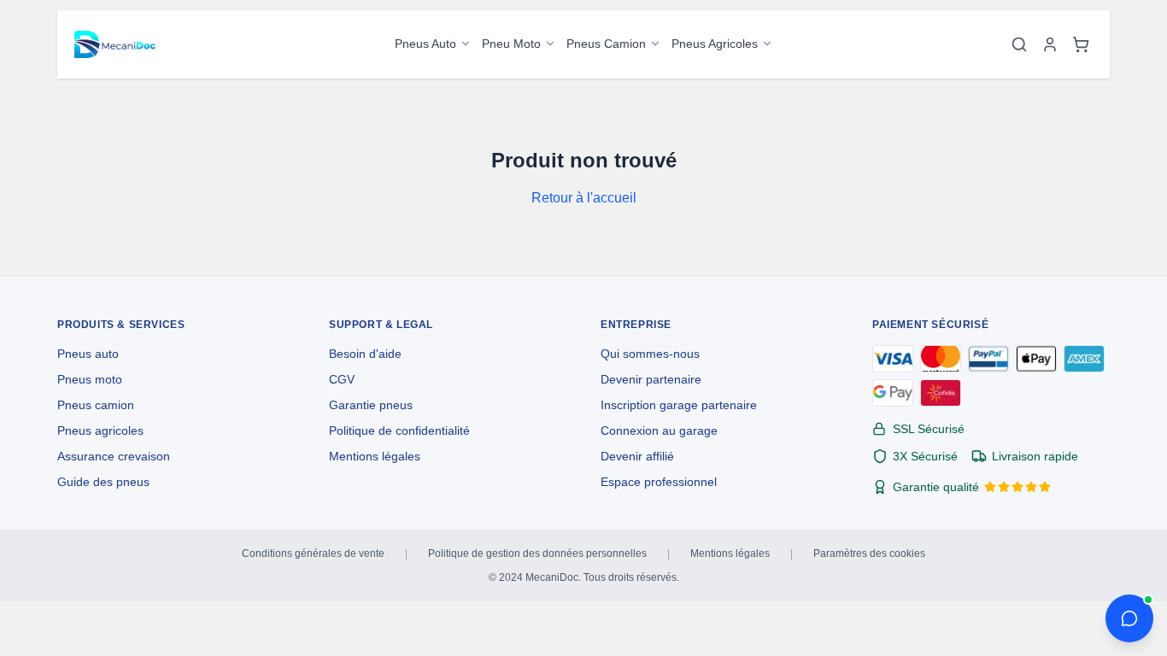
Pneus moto (89, 379)
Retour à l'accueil (583, 197)
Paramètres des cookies (869, 553)
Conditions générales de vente (313, 553)
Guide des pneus (103, 482)
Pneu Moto (511, 43)
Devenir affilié (637, 456)
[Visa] (892, 358)
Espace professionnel (659, 482)
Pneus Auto (425, 43)
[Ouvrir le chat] (1129, 618)
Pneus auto (88, 353)
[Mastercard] (940, 358)
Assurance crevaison (113, 456)
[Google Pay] (892, 393)
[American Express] (1084, 358)
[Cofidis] (940, 393)
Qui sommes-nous (650, 353)
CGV (342, 379)
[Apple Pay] (1036, 358)
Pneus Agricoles (714, 43)
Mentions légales (374, 456)
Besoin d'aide (365, 353)
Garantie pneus (371, 405)
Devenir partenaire (651, 379)
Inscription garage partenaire (679, 405)
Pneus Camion (606, 43)
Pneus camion (95, 405)
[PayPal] (988, 358)
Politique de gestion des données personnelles (537, 553)
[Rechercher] (1019, 44)
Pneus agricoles (100, 430)
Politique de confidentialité (399, 430)
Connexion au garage (659, 430)
